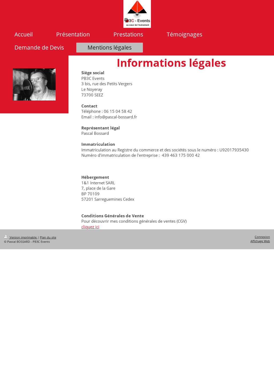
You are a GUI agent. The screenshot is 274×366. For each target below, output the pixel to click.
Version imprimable (23, 237)
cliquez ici (90, 226)
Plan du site (48, 237)
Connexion (262, 237)
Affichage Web (260, 241)
